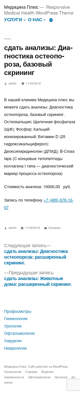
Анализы (54, 228)
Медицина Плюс (21, 7)
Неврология (15, 348)
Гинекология (16, 318)
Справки (31, 372)
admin (13, 83)
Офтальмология (19, 333)
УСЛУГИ (13, 19)
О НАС (35, 19)
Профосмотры (17, 311)
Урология (13, 326)
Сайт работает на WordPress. (48, 366)
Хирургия (13, 340)
